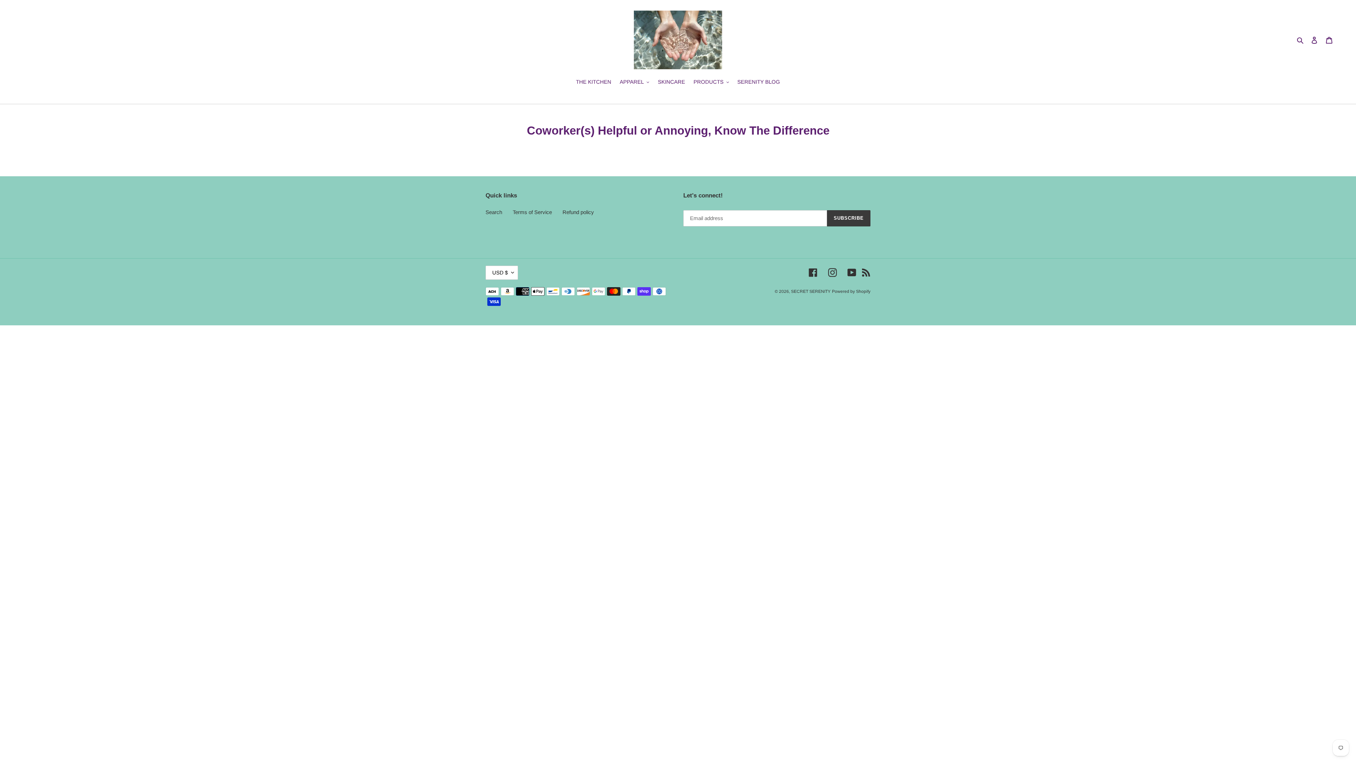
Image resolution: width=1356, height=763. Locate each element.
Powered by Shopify (851, 291)
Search (494, 212)
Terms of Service (532, 212)
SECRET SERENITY (811, 291)
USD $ (500, 273)
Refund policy (578, 212)
